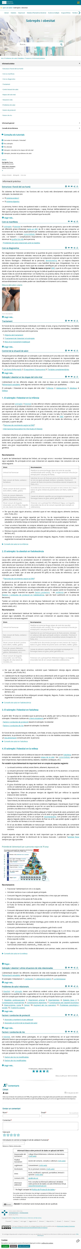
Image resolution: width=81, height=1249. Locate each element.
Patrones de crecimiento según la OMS (19, 425)
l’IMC (61, 416)
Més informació (24, 1246)
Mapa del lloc (50, 1221)
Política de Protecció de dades (43, 1189)
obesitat (17, 226)
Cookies (16, 1221)
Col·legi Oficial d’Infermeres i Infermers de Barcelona (26, 1218)
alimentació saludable (11, 384)
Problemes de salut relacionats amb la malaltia (21, 243)
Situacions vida (7, 100)
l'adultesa (67, 755)
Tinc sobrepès (8, 144)
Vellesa (5, 390)
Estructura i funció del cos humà (13, 69)
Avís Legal (23, 1221)
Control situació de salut (10, 89)
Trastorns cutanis (18, 1008)
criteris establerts (36, 718)
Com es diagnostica (9, 79)
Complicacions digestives (37, 1002)
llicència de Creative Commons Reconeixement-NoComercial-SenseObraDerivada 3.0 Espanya (43, 1226)
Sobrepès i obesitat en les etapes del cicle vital (18, 150)
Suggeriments (32, 1221)
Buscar (73, 1221)
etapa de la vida (47, 757)
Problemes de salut (11, 58)
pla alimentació (10, 738)
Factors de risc (7, 115)
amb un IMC (33, 229)
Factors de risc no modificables (17, 1057)
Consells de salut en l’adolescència (17, 702)
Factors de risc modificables (15, 1060)
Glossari (59, 1221)
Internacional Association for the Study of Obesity (22, 429)
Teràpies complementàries (58, 369)
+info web (32, 1156)
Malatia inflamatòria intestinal (36, 13)
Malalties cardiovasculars (14, 1000)
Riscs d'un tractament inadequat (17, 342)
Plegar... (6, 964)
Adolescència (61, 388)
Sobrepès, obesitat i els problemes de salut (17, 153)
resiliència (59, 592)
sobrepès (7, 226)
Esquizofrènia (65, 13)
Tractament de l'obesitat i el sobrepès (20, 338)
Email (59, 1112)
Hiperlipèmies (53, 1000)
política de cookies (47, 1243)
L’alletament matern (43, 979)
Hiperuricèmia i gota (12, 1005)
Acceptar (5, 1246)
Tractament (6, 84)
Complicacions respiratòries (13, 1002)
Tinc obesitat (8, 147)
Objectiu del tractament (14, 335)
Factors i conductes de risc (13, 725)
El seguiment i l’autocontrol (34, 369)
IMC (53, 268)
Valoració (6, 1132)
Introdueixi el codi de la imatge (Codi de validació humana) (25, 1140)
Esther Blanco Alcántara (8, 166)
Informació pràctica (39, 58)
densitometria (51, 260)
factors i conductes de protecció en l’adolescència (23, 595)
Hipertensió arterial (36, 1000)
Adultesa (73, 388)
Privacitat (8, 1221)
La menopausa (59, 979)
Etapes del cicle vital (9, 95)
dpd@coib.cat (33, 1178)
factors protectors (42, 592)
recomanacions (50, 816)
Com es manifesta (8, 74)
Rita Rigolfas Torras (7, 162)
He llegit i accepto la (36, 1190)
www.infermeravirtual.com (37, 1186)
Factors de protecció (9, 110)
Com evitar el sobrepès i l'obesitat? (15, 140)
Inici (2, 58)
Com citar (23, 175)
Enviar (7, 1204)
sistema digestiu (12, 201)
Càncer (6, 13)
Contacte (66, 1221)
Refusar (13, 1246)
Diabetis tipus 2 (69, 1000)
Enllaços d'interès (6, 175)
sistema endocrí (12, 198)
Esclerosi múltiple (53, 13)
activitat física (73, 837)
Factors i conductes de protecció (15, 722)
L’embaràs (29, 979)
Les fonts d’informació (12, 369)
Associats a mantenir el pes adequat (19, 1019)
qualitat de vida (18, 239)
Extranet (41, 1221)
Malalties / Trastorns (24, 58)
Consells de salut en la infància (16, 544)
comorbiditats (29, 234)
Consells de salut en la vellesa (15, 953)
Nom (5, 1112)
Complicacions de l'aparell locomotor (64, 1002)
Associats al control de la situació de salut (21, 1023)
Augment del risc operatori (45, 1005)
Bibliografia (16, 175)
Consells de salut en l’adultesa (16, 741)
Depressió (21, 13)
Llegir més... (7, 218)
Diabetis (13, 13)
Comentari (7, 1120)
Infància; (50, 388)
